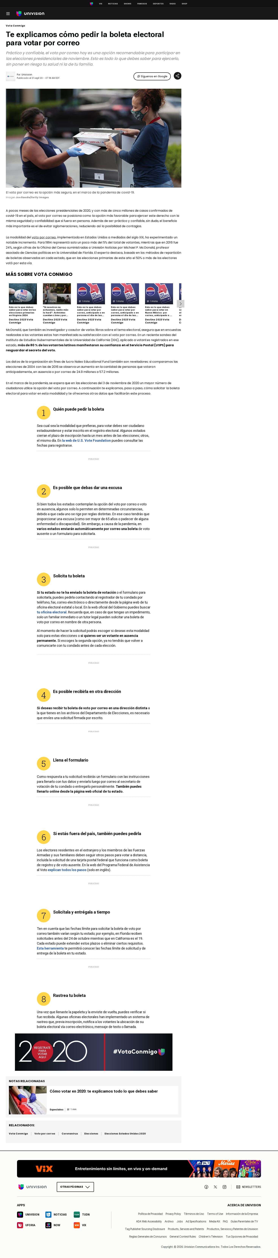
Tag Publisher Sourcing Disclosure (145, 1229)
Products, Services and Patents (186, 1229)
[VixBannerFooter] (139, 1168)
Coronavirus (70, 1133)
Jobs (180, 1221)
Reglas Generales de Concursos (148, 1236)
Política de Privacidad (150, 1213)
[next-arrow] (180, 304)
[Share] (177, 76)
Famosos (142, 4)
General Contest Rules (183, 1236)
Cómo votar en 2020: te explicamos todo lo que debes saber (104, 1091)
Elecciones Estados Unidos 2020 (125, 1133)
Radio (173, 4)
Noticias (113, 4)
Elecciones (91, 1133)
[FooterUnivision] (33, 1187)
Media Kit (214, 1221)
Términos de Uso (194, 1213)
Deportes (158, 4)
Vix (100, 4)
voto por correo (44, 237)
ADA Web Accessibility (149, 1221)
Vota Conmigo (15, 25)
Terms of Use (215, 1213)
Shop (184, 4)
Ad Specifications (196, 1221)
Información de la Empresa (242, 1213)
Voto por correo (44, 1133)
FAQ (225, 1221)
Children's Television (211, 1236)
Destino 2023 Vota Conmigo (21, 321)
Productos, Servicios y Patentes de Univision (232, 1229)
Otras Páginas (71, 1187)
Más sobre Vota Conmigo (39, 274)
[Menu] (8, 13)
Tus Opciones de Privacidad (242, 1236)
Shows (127, 4)
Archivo (169, 1221)
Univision (27, 74)
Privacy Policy (173, 1213)
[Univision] (30, 13)
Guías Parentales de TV (244, 1221)
